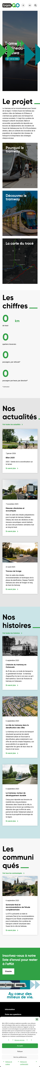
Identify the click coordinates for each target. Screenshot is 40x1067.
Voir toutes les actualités (11, 424)
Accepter (20, 1046)
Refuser (20, 1051)
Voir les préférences (20, 1057)
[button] (37, 1019)
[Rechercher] (35, 5)
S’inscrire (8, 971)
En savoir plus (11, 183)
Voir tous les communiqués (12, 873)
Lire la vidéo (14, 59)
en (30, 5)
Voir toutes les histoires (11, 633)
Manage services (19, 1040)
